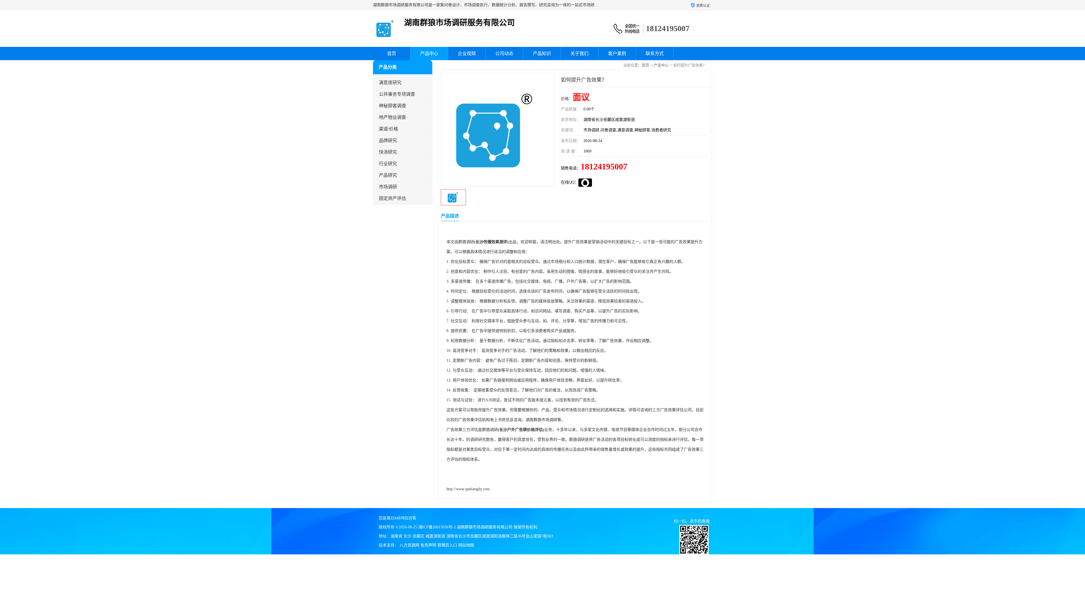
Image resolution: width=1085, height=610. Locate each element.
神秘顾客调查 (392, 105)
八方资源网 (409, 545)
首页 (391, 53)
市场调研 (388, 186)
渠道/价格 (388, 129)
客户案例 (617, 53)
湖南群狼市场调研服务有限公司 (484, 527)
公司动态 (504, 53)
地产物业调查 (392, 117)
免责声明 (428, 545)
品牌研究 (388, 140)
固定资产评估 (392, 198)
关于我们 (579, 53)
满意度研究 (390, 82)
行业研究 (388, 163)
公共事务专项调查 (397, 94)
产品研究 (388, 175)
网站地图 (466, 545)
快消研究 (388, 152)
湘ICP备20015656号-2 (437, 527)
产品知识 (542, 53)
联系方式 (655, 53)
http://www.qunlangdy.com (468, 489)
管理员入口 (447, 545)
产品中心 (429, 53)
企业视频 (467, 53)
